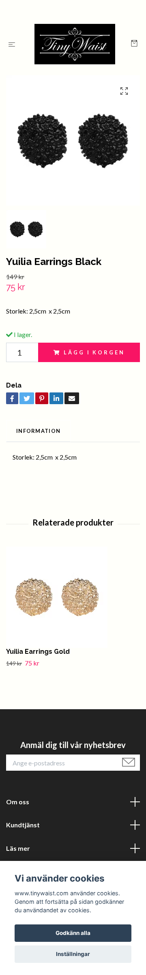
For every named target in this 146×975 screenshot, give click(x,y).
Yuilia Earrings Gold (38, 651)
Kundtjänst (23, 825)
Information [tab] (38, 431)
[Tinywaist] (74, 44)
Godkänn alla (73, 933)
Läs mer (18, 848)
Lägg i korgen (94, 352)
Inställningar (73, 954)
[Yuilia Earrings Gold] (73, 597)
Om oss (17, 801)
